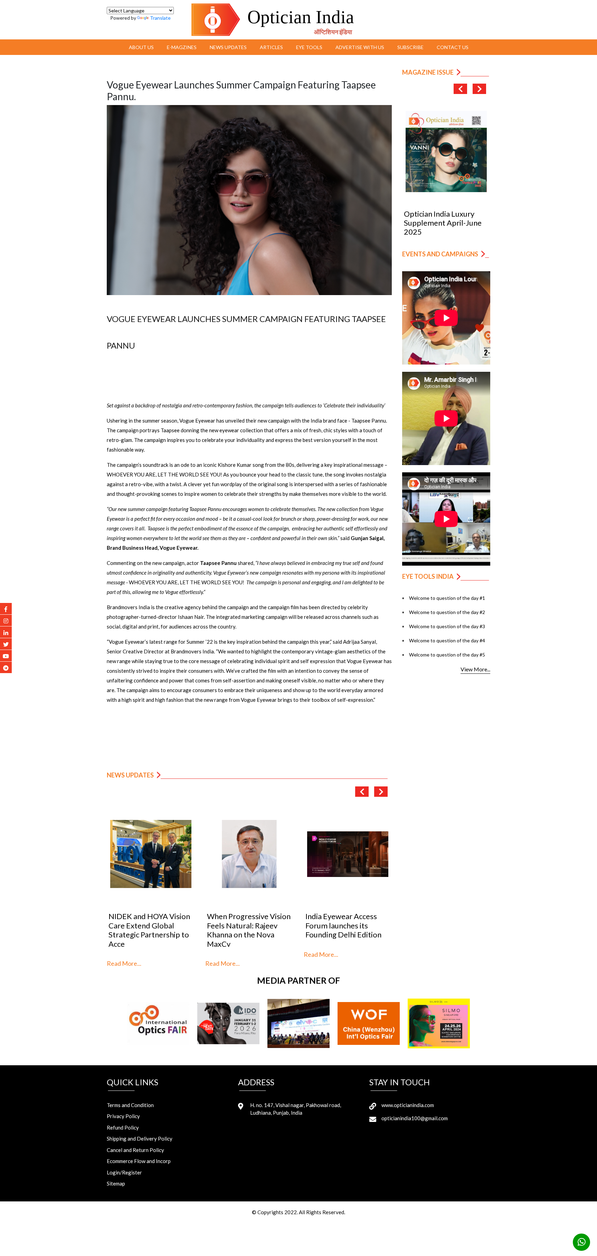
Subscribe (410, 47)
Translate (160, 18)
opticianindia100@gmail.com (414, 1118)
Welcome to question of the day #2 (447, 612)
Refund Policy (123, 1127)
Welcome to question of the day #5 (447, 655)
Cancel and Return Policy (135, 1150)
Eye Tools (309, 47)
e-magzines (182, 47)
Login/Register (124, 1172)
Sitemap (116, 1183)
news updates (228, 47)
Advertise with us (359, 47)
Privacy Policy (123, 1116)
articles (271, 47)
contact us (452, 47)
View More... (475, 669)
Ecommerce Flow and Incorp (139, 1161)
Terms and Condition (130, 1105)
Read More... (124, 963)
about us (141, 47)
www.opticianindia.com (407, 1105)
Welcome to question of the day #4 (447, 640)
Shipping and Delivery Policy (139, 1138)
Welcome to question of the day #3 (447, 626)
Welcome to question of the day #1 (447, 598)
